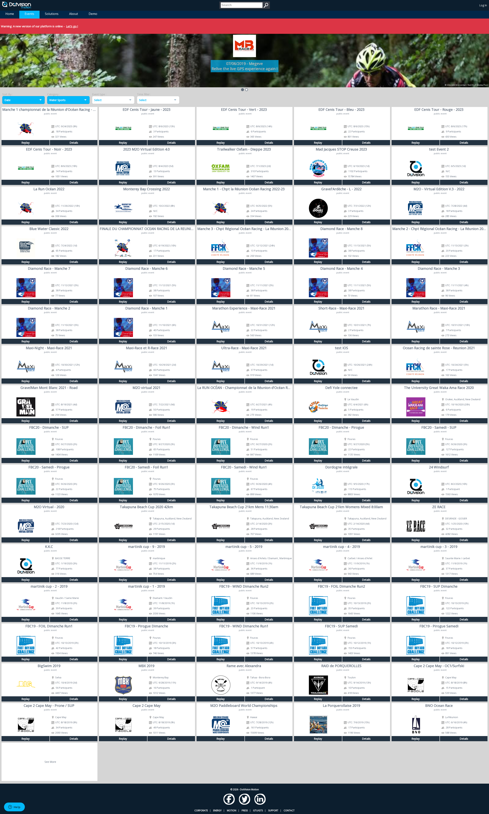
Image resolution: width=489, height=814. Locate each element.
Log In (483, 5)
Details (74, 142)
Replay (25, 142)
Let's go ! (72, 26)
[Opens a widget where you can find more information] (14, 807)
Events (29, 14)
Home (9, 14)
